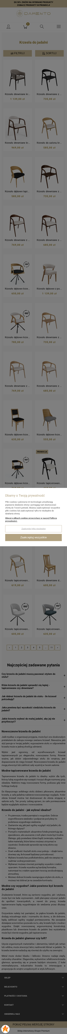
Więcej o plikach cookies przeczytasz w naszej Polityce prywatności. (31, 519)
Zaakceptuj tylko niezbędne (33, 529)
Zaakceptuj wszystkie (33, 537)
